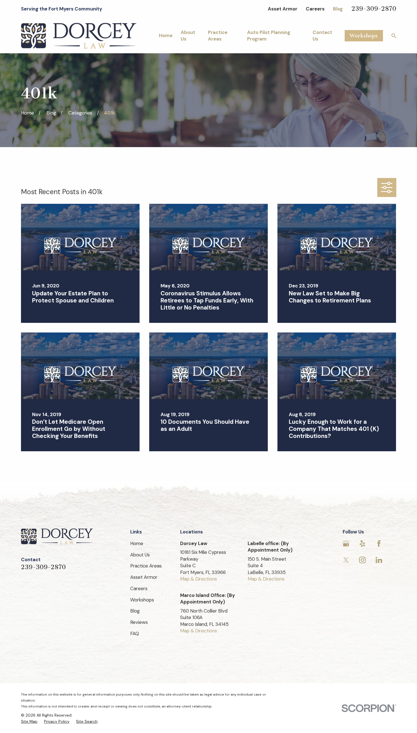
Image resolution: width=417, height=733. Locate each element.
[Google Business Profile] (346, 543)
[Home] (78, 35)
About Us (140, 555)
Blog (338, 9)
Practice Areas (146, 566)
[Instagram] (362, 560)
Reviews (139, 622)
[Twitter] (346, 560)
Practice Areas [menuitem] (218, 35)
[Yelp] (362, 543)
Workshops (364, 36)
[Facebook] (379, 543)
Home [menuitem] (165, 35)
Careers (315, 9)
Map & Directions (198, 579)
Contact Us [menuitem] (322, 35)
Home (136, 543)
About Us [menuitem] (188, 35)
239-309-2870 (373, 8)
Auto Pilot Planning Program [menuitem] (268, 35)
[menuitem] (29, 721)
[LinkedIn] (379, 560)
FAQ (134, 633)
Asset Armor (282, 9)
